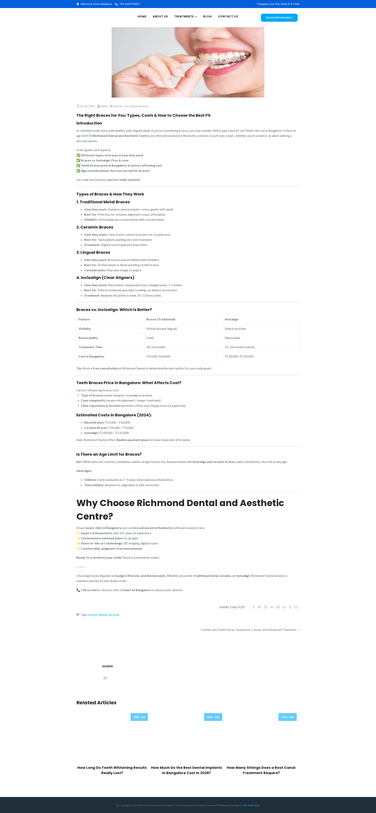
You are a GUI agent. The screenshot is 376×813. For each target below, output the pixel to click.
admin (104, 106)
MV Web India (251, 805)
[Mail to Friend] (296, 607)
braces (93, 614)
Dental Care (121, 106)
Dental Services (139, 106)
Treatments (184, 16)
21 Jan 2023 (87, 106)
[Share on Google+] (265, 607)
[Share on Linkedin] (271, 607)
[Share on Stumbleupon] (284, 607)
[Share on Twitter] (259, 607)
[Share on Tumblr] (290, 607)
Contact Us (228, 16)
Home (142, 16)
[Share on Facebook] (253, 607)
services (113, 614)
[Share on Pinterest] (278, 607)
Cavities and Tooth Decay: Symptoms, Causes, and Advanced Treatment (248, 629)
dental (103, 614)
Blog (207, 16)
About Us (160, 16)
